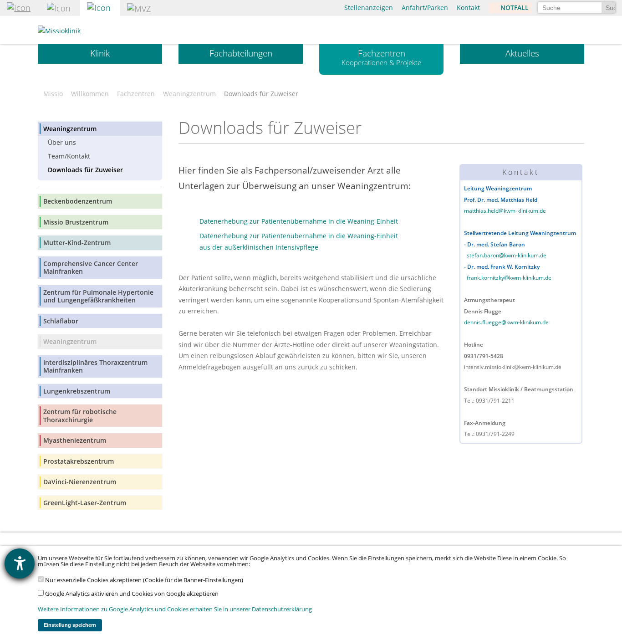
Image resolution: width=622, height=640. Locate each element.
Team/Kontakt (69, 156)
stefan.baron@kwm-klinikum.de (506, 255)
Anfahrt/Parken (425, 7)
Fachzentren (381, 57)
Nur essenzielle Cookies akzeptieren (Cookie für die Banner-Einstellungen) (143, 580)
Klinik (100, 53)
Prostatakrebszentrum (78, 461)
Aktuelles (522, 53)
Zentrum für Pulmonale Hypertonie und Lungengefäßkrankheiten (98, 296)
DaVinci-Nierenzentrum (79, 481)
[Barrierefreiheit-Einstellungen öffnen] (20, 563)
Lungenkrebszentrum (76, 391)
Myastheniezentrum (74, 440)
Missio (53, 94)
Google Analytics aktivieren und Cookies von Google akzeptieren (131, 594)
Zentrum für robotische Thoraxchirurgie (80, 415)
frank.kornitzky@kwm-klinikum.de (509, 278)
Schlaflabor (60, 321)
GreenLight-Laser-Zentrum (84, 502)
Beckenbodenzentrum (77, 201)
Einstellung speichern (70, 625)
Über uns (62, 142)
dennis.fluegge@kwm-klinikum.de (506, 322)
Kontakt (468, 7)
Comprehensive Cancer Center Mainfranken (90, 267)
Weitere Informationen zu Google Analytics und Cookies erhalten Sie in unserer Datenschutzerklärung (175, 609)
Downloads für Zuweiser (85, 169)
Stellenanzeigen (368, 7)
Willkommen (90, 94)
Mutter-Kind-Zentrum (77, 242)
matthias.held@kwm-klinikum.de (505, 211)
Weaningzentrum (189, 94)
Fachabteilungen (240, 53)
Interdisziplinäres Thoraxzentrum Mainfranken (95, 366)
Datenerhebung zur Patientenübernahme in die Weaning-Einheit (298, 221)
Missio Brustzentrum (75, 222)
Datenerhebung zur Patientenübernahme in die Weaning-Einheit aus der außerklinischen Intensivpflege (298, 241)
